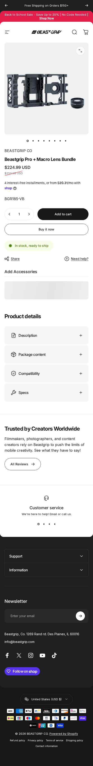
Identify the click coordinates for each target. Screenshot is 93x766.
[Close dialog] (88, 700)
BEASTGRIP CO (18, 150)
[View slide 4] (54, 524)
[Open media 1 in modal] (80, 50)
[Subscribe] (80, 616)
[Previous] (6, 5)
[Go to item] (27, 140)
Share (15, 259)
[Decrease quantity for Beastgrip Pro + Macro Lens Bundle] (9, 214)
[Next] (87, 5)
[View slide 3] (49, 524)
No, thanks (68, 738)
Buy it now (46, 229)
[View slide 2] (43, 524)
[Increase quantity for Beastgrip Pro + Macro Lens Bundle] (29, 214)
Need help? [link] (79, 259)
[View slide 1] (38, 524)
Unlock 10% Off (68, 729)
